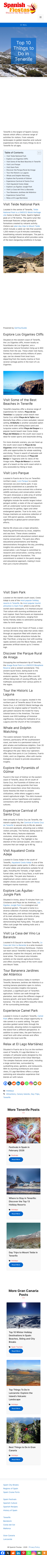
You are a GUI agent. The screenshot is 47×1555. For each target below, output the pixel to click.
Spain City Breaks (11, 1485)
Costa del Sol (9, 1525)
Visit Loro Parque (13, 164)
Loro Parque (22, 481)
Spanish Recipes (10, 1507)
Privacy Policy (34, 1547)
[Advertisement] (23, 106)
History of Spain (10, 1510)
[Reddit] (14, 1083)
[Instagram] (31, 1083)
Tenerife (6, 1097)
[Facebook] (5, 1083)
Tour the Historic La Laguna (17, 173)
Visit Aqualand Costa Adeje (17, 184)
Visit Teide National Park (16, 156)
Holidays (10, 1091)
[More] (39, 1083)
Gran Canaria (9, 1535)
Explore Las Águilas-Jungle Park (19, 187)
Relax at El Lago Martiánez (17, 198)
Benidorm (7, 1521)
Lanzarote (7, 1539)
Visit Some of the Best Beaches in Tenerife (23, 162)
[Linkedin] (18, 1083)
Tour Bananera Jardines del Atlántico (21, 192)
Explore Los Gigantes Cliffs (17, 159)
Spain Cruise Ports (11, 1492)
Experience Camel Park (15, 195)
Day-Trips (35, 1094)
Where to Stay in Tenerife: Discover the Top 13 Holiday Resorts (22, 1201)
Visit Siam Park (12, 167)
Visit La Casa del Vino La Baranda (20, 189)
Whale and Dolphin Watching (17, 176)
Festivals (14, 1155)
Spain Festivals (9, 1499)
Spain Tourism (17, 1347)
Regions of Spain (10, 1488)
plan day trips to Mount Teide (27, 226)
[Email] (35, 1083)
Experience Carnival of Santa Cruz (20, 181)
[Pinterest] (22, 1083)
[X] (10, 1083)
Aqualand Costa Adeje (21, 862)
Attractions (11, 1094)
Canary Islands (23, 1094)
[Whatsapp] (27, 1083)
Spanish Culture (10, 1503)
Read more (16, 1159)
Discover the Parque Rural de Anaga (20, 170)
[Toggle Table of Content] (38, 153)
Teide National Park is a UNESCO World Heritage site (22, 212)
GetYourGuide (20, 328)
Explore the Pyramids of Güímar (19, 178)
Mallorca (7, 1528)
